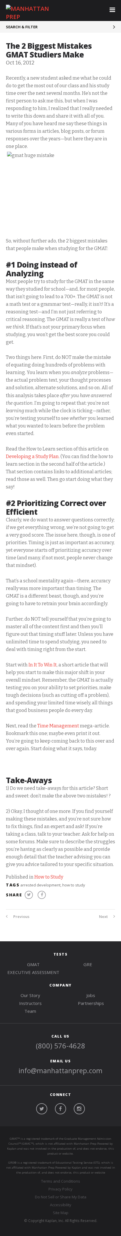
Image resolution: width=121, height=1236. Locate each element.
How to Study (48, 877)
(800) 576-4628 (60, 1045)
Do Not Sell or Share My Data (60, 1197)
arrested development (40, 885)
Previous (20, 916)
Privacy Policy (60, 1189)
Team (30, 1011)
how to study (73, 885)
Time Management (58, 726)
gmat (33, 964)
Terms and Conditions (60, 1181)
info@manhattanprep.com (60, 1070)
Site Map (60, 1212)
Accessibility (60, 1204)
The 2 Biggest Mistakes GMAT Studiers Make (49, 50)
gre (87, 964)
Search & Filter (22, 26)
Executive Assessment (33, 972)
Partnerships (91, 1003)
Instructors (30, 1003)
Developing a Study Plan (32, 456)
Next (104, 916)
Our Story (30, 995)
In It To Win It (42, 665)
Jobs (90, 995)
